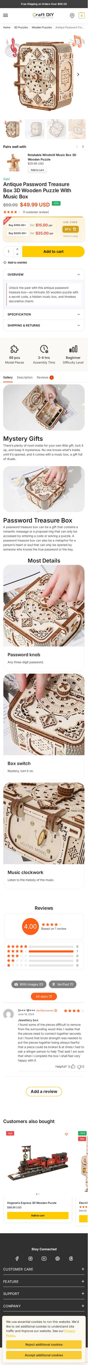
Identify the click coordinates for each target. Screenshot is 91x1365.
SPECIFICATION (19, 314)
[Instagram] (30, 1259)
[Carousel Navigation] (79, 146)
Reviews (44, 377)
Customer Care (18, 1269)
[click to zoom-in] (45, 74)
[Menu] (9, 15)
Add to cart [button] (37, 1215)
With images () (31, 984)
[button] (81, 16)
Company (12, 1306)
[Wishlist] (66, 1134)
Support (11, 1294)
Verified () (64, 984)
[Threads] (71, 1259)
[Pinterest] (57, 1259)
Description (25, 377)
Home (6, 27)
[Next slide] (78, 74)
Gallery (8, 377)
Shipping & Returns (24, 325)
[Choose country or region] (72, 16)
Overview (15, 274)
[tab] (8, 377)
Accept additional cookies (44, 1355)
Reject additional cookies (44, 1344)
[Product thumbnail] (15, 163)
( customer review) (36, 212)
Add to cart (37, 170)
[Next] (83, 146)
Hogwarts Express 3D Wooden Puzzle (32, 1203)
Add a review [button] (44, 1091)
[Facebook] (16, 1259)
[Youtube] (44, 1259)
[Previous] (77, 146)
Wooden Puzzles (42, 27)
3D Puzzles (21, 27)
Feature (11, 1281)
